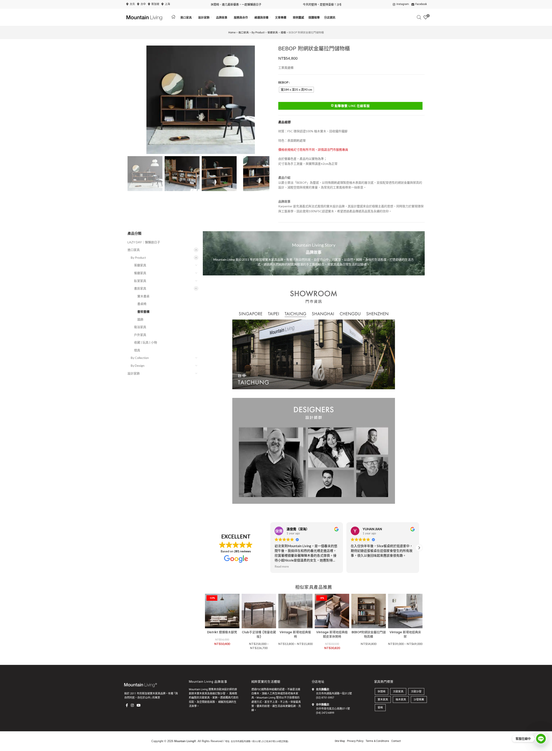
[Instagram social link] (132, 705)
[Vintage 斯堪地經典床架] (405, 611)
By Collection (140, 358)
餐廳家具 (272, 32)
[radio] (296, 89)
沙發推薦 (419, 699)
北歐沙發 (416, 691)
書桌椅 (141, 304)
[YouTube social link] (138, 705)
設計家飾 (134, 373)
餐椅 (380, 707)
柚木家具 (401, 699)
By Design (137, 365)
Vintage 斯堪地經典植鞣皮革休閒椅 (332, 634)
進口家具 (243, 32)
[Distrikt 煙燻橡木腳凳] (222, 611)
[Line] (541, 738)
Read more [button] (282, 566)
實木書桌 (143, 296)
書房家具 (140, 288)
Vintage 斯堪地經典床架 (405, 634)
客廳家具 (140, 265)
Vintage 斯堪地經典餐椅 (295, 634)
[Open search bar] (419, 17)
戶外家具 (140, 335)
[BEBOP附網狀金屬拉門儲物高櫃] (368, 611)
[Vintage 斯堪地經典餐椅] (295, 611)
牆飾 (140, 319)
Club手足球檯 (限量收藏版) (259, 634)
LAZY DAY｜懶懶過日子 (144, 242)
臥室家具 (140, 281)
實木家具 (383, 699)
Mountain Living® (185, 741)
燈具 (137, 350)
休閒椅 (381, 691)
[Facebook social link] (126, 705)
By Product (258, 32)
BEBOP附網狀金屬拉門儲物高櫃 (369, 634)
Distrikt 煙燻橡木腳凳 (222, 632)
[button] (133, 173)
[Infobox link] (313, 253)
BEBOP (283, 82)
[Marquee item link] (334, 4)
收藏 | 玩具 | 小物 (145, 342)
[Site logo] (145, 17)
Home (232, 32)
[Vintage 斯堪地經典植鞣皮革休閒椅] (332, 611)
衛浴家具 (140, 327)
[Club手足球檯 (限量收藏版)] (259, 611)
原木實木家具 (199, 693)
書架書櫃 (143, 311)
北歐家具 (204, 697)
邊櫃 (283, 32)
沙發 (222, 693)
